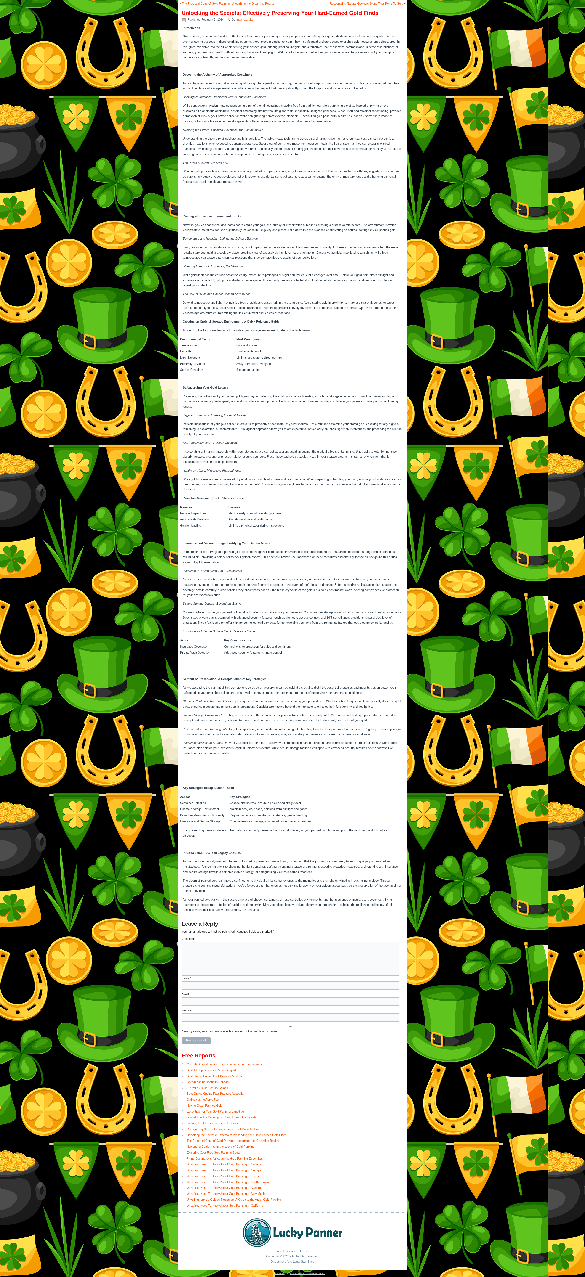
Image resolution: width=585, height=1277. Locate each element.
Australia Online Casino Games (207, 1088)
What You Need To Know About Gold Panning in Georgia (224, 1170)
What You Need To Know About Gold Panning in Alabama (224, 1188)
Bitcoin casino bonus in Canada (208, 1082)
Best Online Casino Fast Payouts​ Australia (215, 1093)
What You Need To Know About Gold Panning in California (225, 1205)
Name (186, 978)
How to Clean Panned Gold (204, 1105)
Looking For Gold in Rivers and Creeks (212, 1123)
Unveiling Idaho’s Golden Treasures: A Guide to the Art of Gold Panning (234, 1199)
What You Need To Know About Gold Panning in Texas (223, 1176)
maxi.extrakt (244, 19)
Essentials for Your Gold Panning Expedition (216, 1111)
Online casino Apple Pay (203, 1099)
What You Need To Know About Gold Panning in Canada (224, 1164)
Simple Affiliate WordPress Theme (307, 1273)
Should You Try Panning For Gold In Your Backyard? (221, 1117)
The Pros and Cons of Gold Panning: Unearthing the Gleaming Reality (228, 3)
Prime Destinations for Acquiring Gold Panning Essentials (225, 1158)
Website (187, 1010)
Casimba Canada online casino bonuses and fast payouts (225, 1064)
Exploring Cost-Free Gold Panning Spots (213, 1152)
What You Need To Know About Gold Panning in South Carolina (228, 1182)
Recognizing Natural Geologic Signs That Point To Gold (366, 3)
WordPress (279, 1273)
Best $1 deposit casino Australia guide (212, 1070)
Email (186, 994)
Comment (189, 939)
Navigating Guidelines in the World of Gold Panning (220, 1146)
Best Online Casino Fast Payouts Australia (215, 1076)
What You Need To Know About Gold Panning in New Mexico (227, 1193)
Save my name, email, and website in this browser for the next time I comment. (230, 1031)
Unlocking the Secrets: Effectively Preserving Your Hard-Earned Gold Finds (237, 1135)
